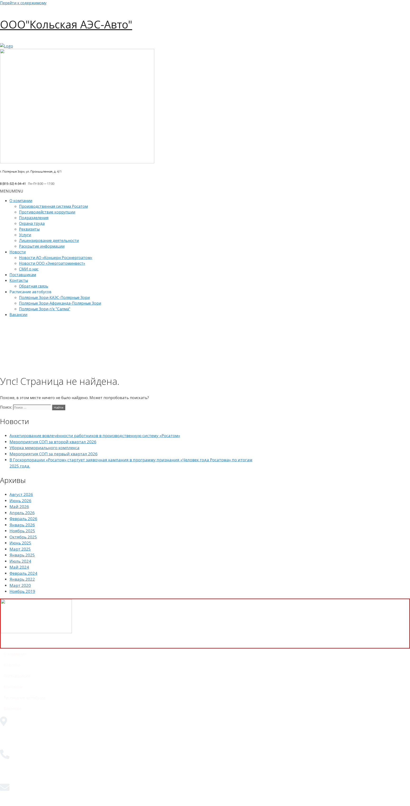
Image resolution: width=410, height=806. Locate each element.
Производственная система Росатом (53, 206)
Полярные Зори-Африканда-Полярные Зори (60, 303)
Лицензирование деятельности (49, 240)
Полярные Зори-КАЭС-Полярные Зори (54, 297)
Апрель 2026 (22, 512)
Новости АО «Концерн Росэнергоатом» (55, 257)
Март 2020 (20, 585)
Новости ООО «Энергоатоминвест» (52, 263)
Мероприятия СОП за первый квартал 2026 (53, 454)
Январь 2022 (22, 579)
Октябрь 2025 (23, 537)
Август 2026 (21, 494)
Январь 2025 (22, 555)
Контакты (18, 280)
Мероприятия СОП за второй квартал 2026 (52, 441)
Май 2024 (19, 567)
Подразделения (33, 217)
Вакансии (18, 314)
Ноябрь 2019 (22, 591)
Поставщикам (22, 274)
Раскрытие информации (42, 246)
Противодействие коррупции (47, 212)
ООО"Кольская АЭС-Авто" (66, 24)
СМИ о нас (28, 269)
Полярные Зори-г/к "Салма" (44, 308)
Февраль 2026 (23, 518)
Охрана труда (32, 223)
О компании (20, 200)
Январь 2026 (22, 525)
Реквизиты (29, 229)
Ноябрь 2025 (22, 530)
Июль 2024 (20, 561)
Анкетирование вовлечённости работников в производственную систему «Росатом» (94, 435)
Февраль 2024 (23, 573)
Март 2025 (20, 549)
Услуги (25, 234)
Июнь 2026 (20, 500)
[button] (11, 191)
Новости (17, 252)
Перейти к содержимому (23, 2)
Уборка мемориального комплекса (44, 447)
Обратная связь (33, 286)
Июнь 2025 (20, 543)
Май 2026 (19, 506)
